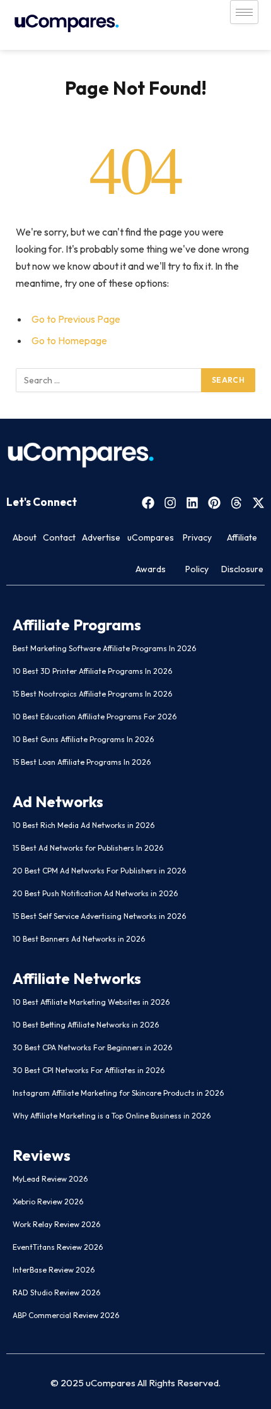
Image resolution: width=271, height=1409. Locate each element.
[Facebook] (148, 502)
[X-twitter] (258, 502)
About (25, 537)
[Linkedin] (192, 502)
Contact (59, 537)
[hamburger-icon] (244, 12)
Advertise (101, 537)
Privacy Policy (197, 553)
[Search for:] (109, 380)
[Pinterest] (214, 502)
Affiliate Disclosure (242, 553)
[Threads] (236, 502)
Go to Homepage (69, 340)
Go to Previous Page (76, 319)
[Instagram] (170, 502)
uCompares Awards (150, 553)
